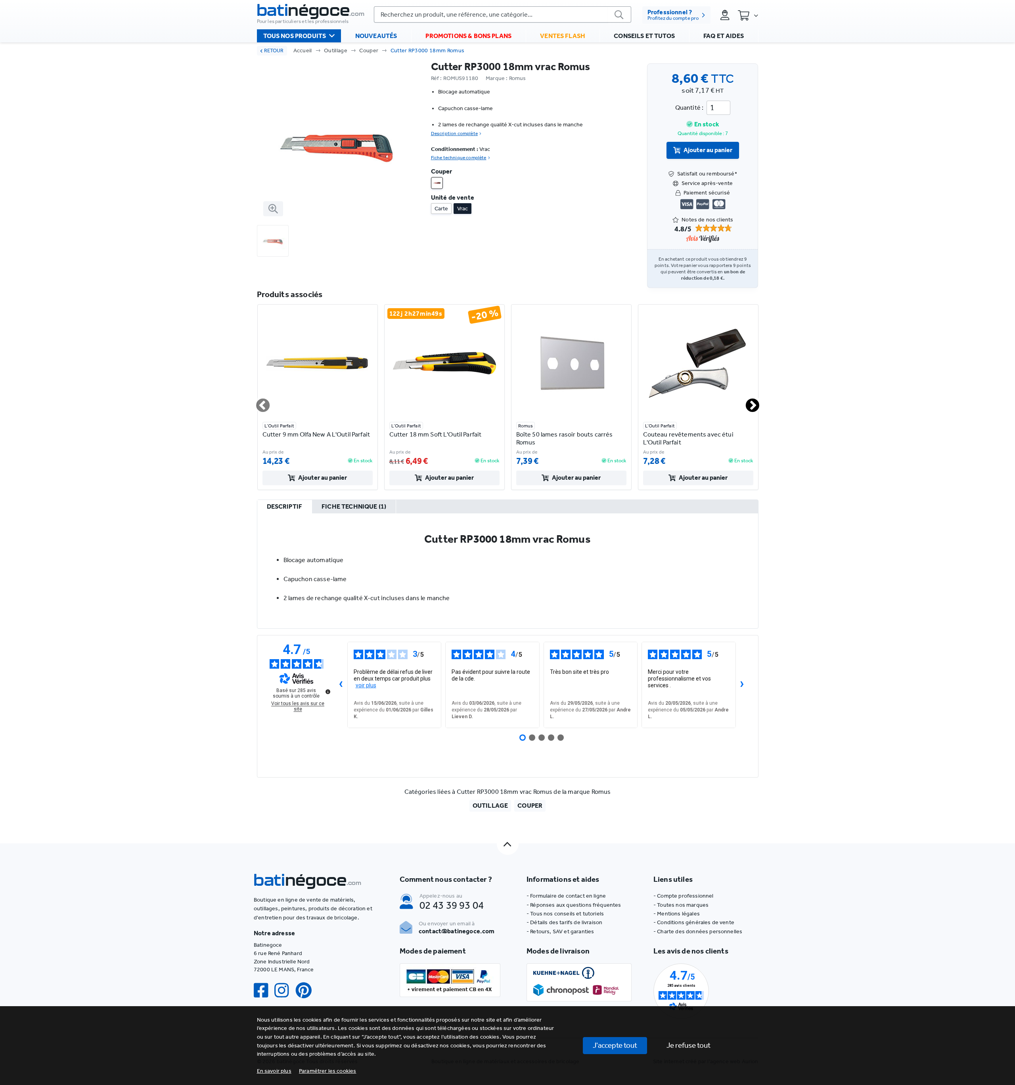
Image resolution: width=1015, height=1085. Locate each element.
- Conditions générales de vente (693, 922)
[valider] (619, 14)
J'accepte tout (615, 1045)
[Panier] (747, 15)
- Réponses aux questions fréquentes (574, 905)
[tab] (284, 507)
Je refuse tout (688, 1045)
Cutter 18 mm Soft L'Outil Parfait (435, 434)
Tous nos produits (294, 36)
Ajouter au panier (708, 150)
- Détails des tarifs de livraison (564, 922)
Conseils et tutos (644, 36)
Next (748, 402)
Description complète (454, 133)
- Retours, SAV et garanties (560, 931)
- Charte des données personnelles (697, 931)
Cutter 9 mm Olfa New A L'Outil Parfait (316, 434)
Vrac (462, 208)
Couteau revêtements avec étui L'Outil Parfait (688, 438)
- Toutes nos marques (681, 905)
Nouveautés (376, 36)
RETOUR (273, 50)
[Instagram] (284, 990)
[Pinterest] (306, 990)
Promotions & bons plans (468, 36)
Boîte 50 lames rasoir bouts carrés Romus (564, 438)
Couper (368, 50)
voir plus (366, 685)
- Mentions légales (676, 913)
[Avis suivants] (742, 684)
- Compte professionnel (683, 895)
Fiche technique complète (458, 157)
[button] (327, 1071)
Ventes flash (562, 36)
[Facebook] (264, 990)
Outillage (335, 50)
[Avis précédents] (341, 684)
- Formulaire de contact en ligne (566, 895)
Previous (258, 402)
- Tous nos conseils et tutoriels (565, 913)
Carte (441, 208)
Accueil (302, 50)
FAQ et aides (723, 36)
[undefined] (328, 691)
